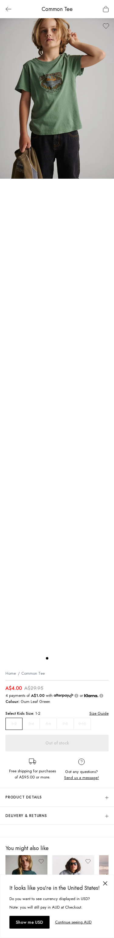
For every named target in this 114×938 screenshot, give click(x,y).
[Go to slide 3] (59, 658)
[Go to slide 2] (53, 658)
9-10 (82, 724)
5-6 (48, 724)
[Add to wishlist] (106, 26)
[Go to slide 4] (65, 658)
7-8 (65, 724)
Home (10, 673)
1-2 (14, 724)
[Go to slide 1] (47, 658)
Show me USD (29, 922)
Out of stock (57, 743)
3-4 (31, 724)
